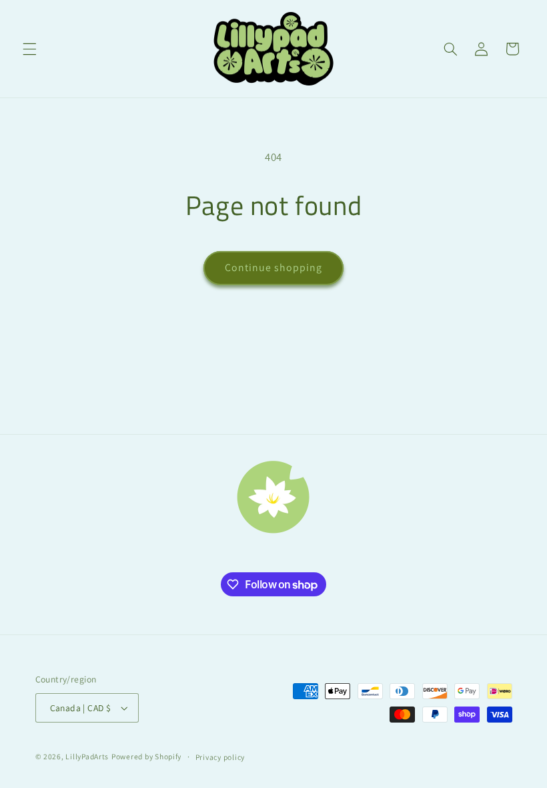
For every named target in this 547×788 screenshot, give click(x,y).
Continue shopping (274, 267)
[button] (29, 48)
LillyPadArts (87, 756)
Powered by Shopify (146, 756)
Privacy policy (220, 757)
